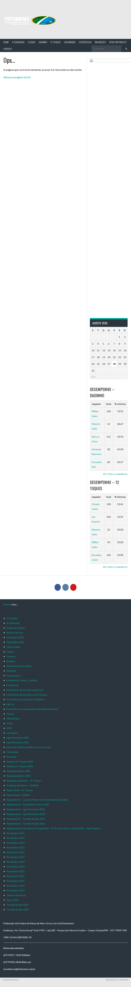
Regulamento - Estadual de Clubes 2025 (27, 804)
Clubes (31, 42)
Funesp (10, 713)
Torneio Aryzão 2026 (17, 909)
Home (6, 42)
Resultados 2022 (15, 880)
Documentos (13, 675)
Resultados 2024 (15, 890)
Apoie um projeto (117, 42)
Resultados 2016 (15, 852)
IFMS (9, 728)
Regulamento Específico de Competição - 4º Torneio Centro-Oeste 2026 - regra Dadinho (53, 828)
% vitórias (120, 403)
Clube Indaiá (13, 646)
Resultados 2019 (15, 866)
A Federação (18, 42)
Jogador (96, 403)
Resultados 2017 (15, 857)
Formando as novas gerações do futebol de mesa (32, 709)
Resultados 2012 (15, 833)
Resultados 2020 (15, 871)
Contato (7, 48)
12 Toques (55, 42)
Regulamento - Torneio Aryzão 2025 (25, 818)
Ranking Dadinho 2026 (18, 775)
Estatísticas (85, 42)
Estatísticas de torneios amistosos (24, 689)
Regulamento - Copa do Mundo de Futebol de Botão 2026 (37, 799)
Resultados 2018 (15, 861)
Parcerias (11, 756)
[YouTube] (73, 587)
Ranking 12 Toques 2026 (19, 766)
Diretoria (11, 670)
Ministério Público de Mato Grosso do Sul (28, 747)
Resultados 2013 (15, 837)
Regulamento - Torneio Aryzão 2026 (25, 823)
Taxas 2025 (12, 899)
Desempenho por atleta (19, 666)
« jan (93, 376)
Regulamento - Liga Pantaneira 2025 (25, 809)
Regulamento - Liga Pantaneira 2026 (25, 814)
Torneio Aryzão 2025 (17, 904)
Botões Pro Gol (14, 632)
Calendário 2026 (15, 642)
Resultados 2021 (15, 876)
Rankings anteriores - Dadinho (22, 785)
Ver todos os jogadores (115, 473)
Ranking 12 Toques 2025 (19, 761)
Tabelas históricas (16, 895)
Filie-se (10, 704)
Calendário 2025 (15, 637)
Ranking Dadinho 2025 (18, 771)
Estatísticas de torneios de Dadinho (25, 699)
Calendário (69, 42)
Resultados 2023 (15, 885)
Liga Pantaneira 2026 (17, 742)
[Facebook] (58, 587)
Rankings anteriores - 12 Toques (23, 780)
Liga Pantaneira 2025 (17, 737)
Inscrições (100, 42)
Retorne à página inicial (16, 77)
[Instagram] (65, 587)
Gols (108, 403)
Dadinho (43, 42)
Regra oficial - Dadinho (18, 794)
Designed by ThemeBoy (117, 980)
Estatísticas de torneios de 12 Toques (26, 694)
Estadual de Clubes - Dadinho (22, 680)
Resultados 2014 (15, 842)
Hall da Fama (12, 718)
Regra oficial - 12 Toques (19, 790)
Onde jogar (12, 751)
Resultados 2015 (15, 847)
